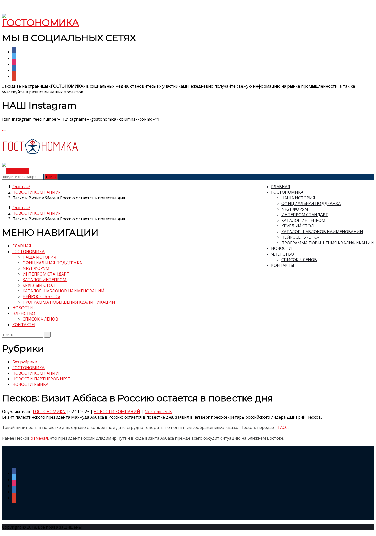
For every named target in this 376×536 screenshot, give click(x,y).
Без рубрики (24, 362)
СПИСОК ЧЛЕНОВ (299, 260)
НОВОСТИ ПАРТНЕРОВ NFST (41, 379)
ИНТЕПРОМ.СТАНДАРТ (304, 215)
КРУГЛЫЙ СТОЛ (297, 226)
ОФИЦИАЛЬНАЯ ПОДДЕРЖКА (311, 203)
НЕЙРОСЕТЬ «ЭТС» (300, 237)
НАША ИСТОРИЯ (298, 198)
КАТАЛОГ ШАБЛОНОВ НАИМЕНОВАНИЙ (322, 231)
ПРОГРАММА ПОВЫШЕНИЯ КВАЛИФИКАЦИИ (327, 243)
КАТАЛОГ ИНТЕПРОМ (303, 220)
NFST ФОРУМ (294, 209)
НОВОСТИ (281, 248)
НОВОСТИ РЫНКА (30, 384)
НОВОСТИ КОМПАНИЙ (35, 192)
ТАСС (282, 427)
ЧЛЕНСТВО (282, 254)
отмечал (39, 438)
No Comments (158, 411)
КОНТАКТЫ (282, 265)
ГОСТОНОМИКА (287, 192)
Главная (20, 186)
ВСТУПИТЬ (17, 171)
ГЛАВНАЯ (280, 186)
